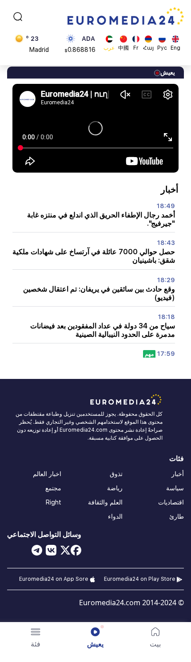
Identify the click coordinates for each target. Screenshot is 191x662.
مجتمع (53, 488)
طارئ (176, 516)
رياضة (115, 488)
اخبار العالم (47, 473)
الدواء (115, 516)
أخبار (177, 473)
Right (53, 502)
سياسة (175, 488)
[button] (35, 638)
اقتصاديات (171, 502)
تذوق (116, 473)
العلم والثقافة (105, 502)
